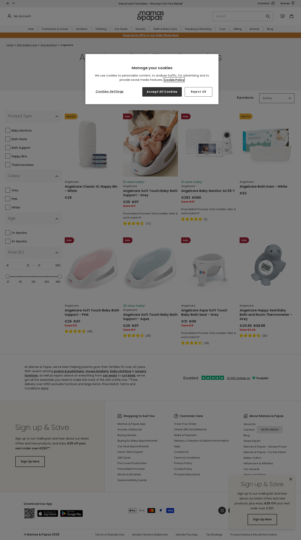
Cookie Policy (174, 80)
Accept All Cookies (162, 92)
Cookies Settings (110, 91)
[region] (151, 79)
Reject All (198, 92)
